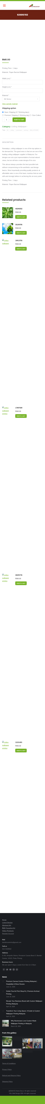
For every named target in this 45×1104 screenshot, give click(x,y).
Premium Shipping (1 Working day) (16, 115)
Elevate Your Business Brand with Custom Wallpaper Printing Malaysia (24, 1002)
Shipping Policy (7, 1081)
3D (7, 130)
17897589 (18, 408)
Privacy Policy (7, 1069)
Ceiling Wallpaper (19, 126)
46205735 (18, 575)
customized (19, 130)
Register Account (8, 933)
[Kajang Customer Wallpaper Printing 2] (27, 1052)
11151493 (18, 742)
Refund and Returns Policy (11, 1075)
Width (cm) (6, 78)
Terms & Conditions (9, 1063)
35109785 (18, 225)
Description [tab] (7, 142)
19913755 (18, 240)
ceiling (12, 130)
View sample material (9, 104)
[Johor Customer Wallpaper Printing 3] (17, 1039)
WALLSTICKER (34, 130)
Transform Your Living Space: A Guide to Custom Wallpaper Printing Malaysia (23, 1012)
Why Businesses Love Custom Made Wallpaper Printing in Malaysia (23, 1022)
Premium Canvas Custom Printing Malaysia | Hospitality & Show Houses (21, 982)
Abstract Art (6, 925)
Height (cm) (7, 87)
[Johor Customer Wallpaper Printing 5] (38, 1043)
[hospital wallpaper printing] (27, 1037)
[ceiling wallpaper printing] (7, 1041)
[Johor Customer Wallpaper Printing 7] (17, 1054)
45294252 (18, 209)
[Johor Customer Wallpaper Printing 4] (27, 1043)
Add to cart (19, 119)
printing (26, 130)
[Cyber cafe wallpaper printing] (17, 1037)
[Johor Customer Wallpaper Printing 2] (38, 1037)
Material (5, 95)
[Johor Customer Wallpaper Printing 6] (7, 1054)
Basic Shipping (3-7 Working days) (16, 112)
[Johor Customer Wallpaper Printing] (38, 1050)
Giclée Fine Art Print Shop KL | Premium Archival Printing (22, 992)
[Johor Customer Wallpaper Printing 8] (27, 1050)
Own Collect (36, 115)
